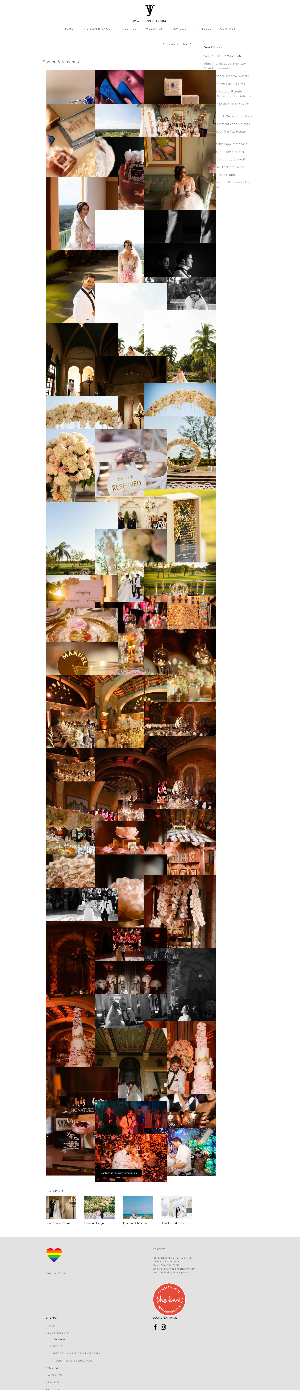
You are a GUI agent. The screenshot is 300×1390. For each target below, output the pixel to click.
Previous (171, 44)
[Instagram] (163, 1327)
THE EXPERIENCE (58, 1333)
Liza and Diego (53, 1223)
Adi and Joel (167, 1223)
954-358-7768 (170, 1265)
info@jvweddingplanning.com (178, 1268)
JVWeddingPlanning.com (174, 1272)
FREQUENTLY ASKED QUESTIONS (73, 1360)
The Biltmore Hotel (229, 56)
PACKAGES (59, 1338)
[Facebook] (155, 1327)
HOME (51, 1326)
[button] (48, 1210)
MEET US (53, 1367)
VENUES (58, 1346)
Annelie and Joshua (133, 1223)
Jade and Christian (94, 1223)
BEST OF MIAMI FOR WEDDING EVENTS (76, 1353)
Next (185, 44)
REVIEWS (53, 1382)
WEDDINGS (55, 1375)
